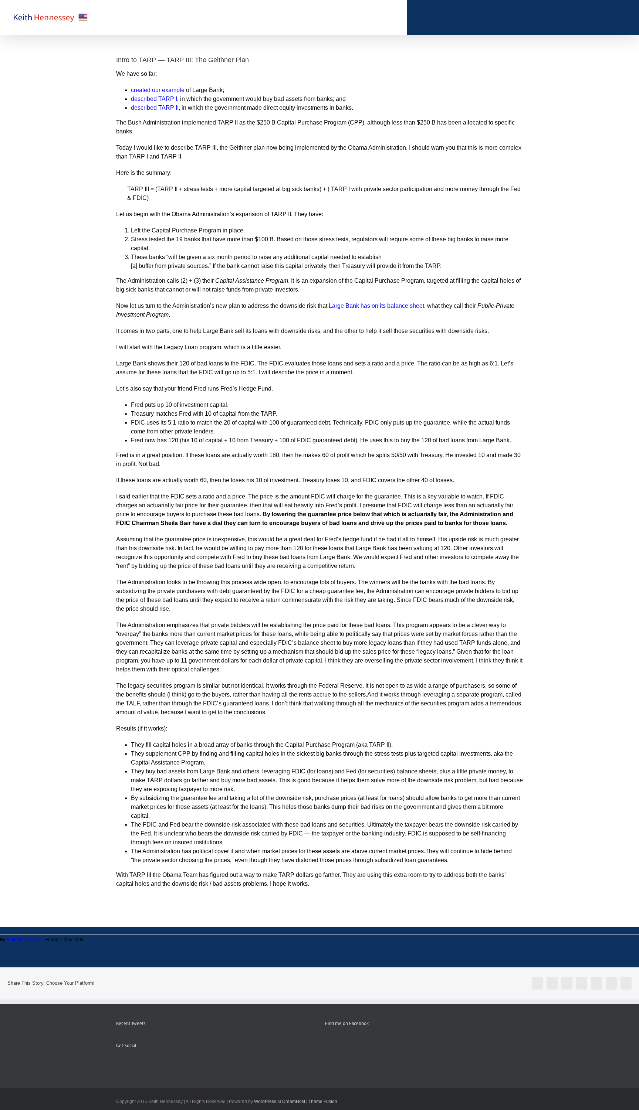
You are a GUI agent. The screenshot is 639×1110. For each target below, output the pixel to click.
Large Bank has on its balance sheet (376, 306)
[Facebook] (118, 1064)
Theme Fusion (322, 1101)
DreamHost (293, 1101)
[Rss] (128, 1064)
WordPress (265, 1101)
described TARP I (154, 99)
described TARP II (155, 108)
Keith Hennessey (23, 939)
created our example (158, 90)
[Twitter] (138, 1064)
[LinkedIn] (148, 1064)
